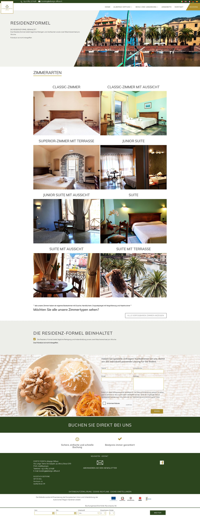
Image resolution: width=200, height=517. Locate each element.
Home (107, 7)
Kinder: (111, 510)
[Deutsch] (193, 1)
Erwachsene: (105, 510)
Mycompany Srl (110, 506)
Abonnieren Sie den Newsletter (100, 468)
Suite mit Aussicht (66, 249)
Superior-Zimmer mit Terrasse (66, 141)
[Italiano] (182, 1)
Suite (133, 195)
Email (103, 376)
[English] (186, 1)
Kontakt (179, 7)
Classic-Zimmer (66, 87)
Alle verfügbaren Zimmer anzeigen (145, 316)
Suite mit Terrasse (133, 249)
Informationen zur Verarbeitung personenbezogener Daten (140, 397)
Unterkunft (81, 510)
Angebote (167, 7)
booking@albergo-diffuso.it (49, 471)
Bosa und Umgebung (146, 7)
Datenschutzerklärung (80, 491)
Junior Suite (133, 141)
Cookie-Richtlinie (101, 491)
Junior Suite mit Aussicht (66, 195)
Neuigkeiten (95, 456)
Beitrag (136, 376)
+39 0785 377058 (29, 1)
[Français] (189, 1)
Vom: (36, 510)
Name (103, 368)
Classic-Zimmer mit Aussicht (133, 87)
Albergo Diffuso (121, 7)
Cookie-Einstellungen (120, 491)
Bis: (57, 510)
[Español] (197, 1)
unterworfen (137, 368)
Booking (194, 7)
